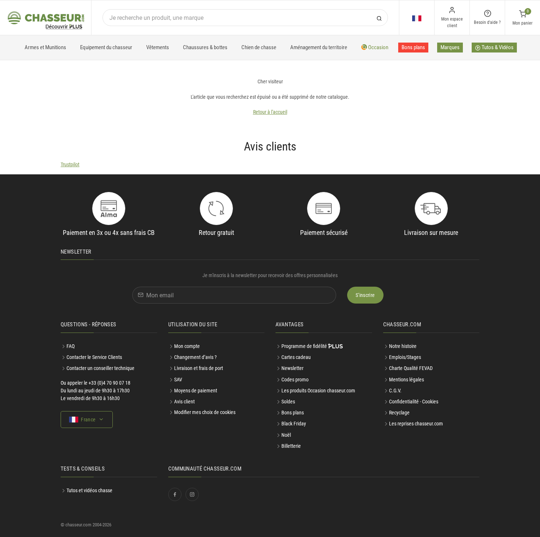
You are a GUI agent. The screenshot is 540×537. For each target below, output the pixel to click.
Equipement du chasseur (106, 47)
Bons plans (413, 47)
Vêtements (157, 47)
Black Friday (293, 424)
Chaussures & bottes (205, 47)
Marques (450, 47)
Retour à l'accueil (270, 112)
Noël (286, 435)
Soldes (288, 401)
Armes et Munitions (45, 47)
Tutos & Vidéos (497, 47)
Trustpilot (70, 164)
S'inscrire (365, 295)
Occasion (377, 47)
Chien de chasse (258, 47)
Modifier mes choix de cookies (204, 412)
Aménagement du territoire (318, 47)
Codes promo (295, 379)
